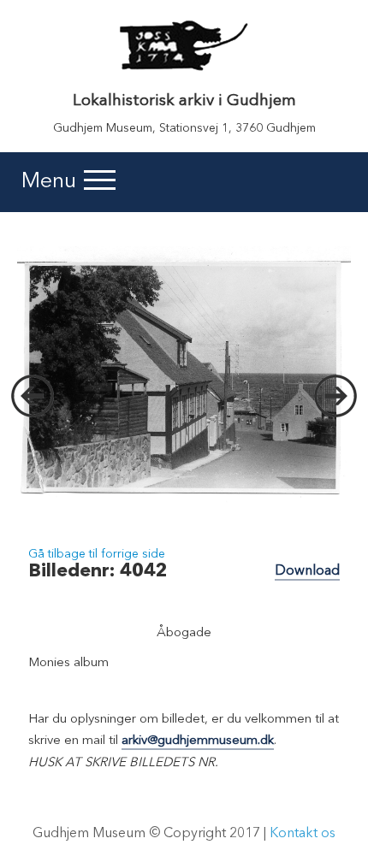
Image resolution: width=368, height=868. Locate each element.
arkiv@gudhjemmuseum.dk (198, 741)
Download (307, 571)
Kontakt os (302, 834)
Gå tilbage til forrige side (96, 554)
